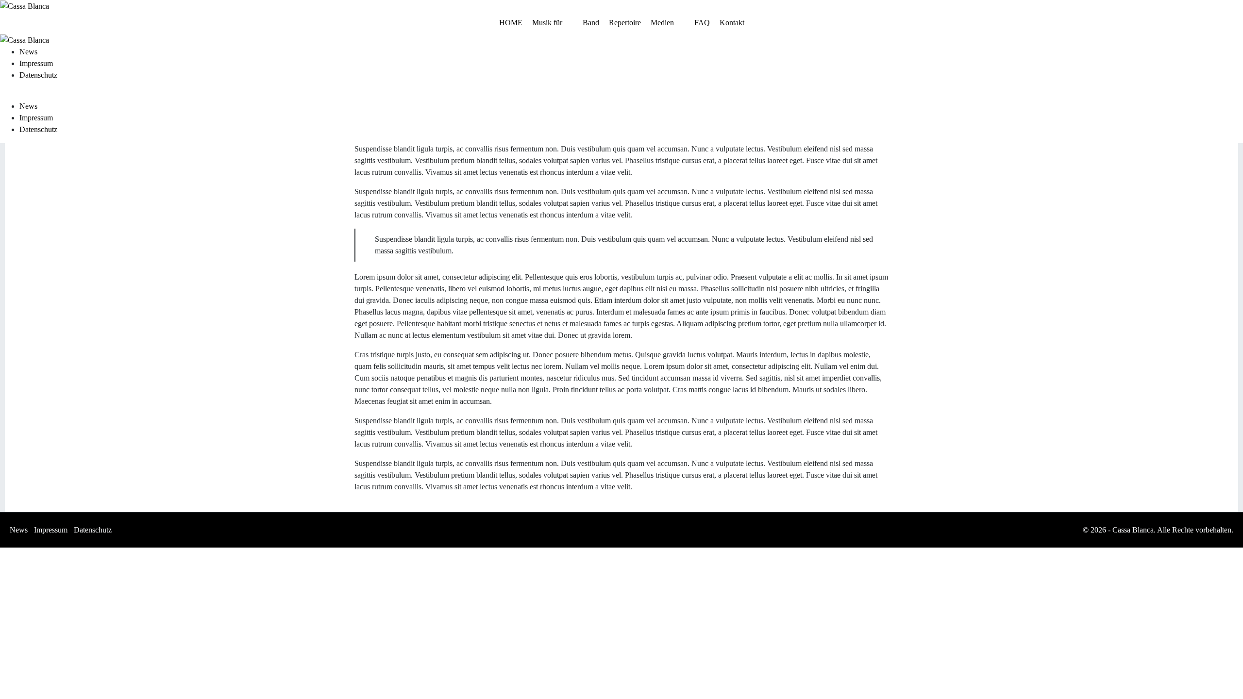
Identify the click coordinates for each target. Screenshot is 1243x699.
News (28, 52)
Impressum (36, 63)
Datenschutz (38, 75)
